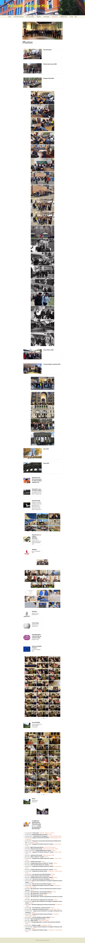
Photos (50, 834)
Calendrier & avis (63, 16)
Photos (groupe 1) (54, 837)
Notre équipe (46, 16)
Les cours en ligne (30, 16)
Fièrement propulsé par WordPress (42, 940)
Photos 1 (47, 833)
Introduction (51, 871)
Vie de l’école (54, 16)
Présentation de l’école (18, 16)
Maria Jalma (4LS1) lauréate (55, 836)
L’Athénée (39, 16)
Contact (71, 16)
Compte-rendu (57, 844)
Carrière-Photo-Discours (50, 847)
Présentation (31, 842)
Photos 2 (52, 833)
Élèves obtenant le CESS (48, 848)
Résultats (42, 833)
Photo (56, 848)
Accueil (9, 16)
